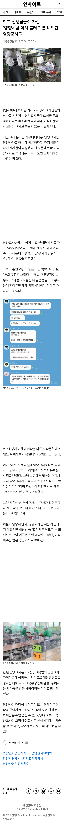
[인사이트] (32, 4)
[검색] (59, 4)
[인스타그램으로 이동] (43, 791)
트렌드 (30, 12)
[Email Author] (26, 742)
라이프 (17, 12)
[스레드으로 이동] (51, 791)
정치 (59, 12)
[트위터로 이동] (36, 791)
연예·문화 (45, 12)
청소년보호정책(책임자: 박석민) (32, 809)
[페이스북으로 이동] (28, 791)
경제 (5, 12)
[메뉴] (5, 4)
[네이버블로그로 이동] (58, 791)
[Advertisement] (32, 201)
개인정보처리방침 (32, 805)
